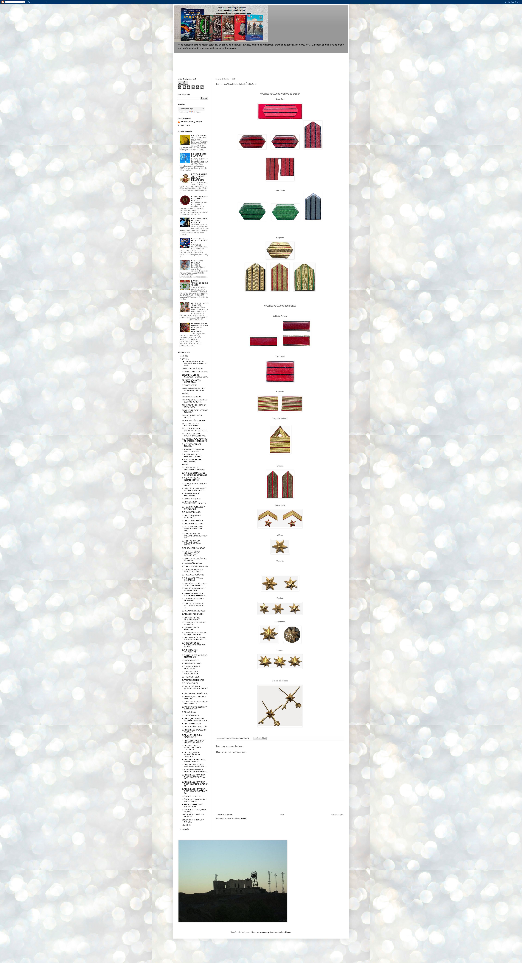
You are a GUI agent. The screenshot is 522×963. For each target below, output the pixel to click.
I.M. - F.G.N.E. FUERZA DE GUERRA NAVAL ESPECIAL (193, 435)
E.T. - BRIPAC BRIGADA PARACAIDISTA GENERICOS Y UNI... (194, 536)
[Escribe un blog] (257, 738)
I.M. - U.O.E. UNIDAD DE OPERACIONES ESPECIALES (194, 430)
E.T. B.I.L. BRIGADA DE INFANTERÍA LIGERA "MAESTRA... (191, 754)
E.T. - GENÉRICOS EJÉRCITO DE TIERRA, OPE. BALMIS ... (194, 584)
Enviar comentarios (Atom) (236, 819)
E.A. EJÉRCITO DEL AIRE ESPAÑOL (191, 445)
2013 (183, 356)
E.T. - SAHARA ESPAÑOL (191, 512)
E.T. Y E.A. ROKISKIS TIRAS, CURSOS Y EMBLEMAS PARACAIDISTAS (199, 177)
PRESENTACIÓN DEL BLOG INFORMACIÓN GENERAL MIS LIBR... (194, 363)
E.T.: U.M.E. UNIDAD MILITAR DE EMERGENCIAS (194, 656)
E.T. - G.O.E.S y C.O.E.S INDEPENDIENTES (191, 479)
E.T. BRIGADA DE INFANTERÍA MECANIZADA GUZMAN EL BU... (193, 777)
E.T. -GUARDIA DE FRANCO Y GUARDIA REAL (199, 241)
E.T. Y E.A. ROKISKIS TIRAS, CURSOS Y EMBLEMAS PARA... (192, 529)
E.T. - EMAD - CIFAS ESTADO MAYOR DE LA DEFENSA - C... (194, 594)
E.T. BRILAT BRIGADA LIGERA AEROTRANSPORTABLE (193, 741)
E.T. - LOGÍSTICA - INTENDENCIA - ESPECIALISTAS (195, 703)
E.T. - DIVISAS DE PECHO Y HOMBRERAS (192, 579)
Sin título (185, 394)
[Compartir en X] (260, 738)
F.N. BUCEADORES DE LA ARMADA (198, 155)
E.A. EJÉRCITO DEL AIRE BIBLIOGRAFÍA (199, 137)
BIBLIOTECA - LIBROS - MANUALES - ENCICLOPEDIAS (199, 305)
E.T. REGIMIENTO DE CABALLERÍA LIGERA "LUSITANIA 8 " (191, 747)
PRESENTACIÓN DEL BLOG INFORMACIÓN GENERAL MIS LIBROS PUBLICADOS (199, 327)
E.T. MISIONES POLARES (191, 663)
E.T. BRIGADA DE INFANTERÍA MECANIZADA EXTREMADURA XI (195, 784)
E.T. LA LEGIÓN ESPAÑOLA (197, 262)
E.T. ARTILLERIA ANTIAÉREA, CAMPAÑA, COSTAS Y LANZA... (195, 719)
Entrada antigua (337, 815)
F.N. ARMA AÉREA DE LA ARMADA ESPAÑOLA (199, 220)
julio (184, 359)
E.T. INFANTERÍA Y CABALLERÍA (194, 727)
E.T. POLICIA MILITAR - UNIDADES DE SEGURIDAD (194, 503)
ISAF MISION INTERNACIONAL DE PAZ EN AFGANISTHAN (194, 389)
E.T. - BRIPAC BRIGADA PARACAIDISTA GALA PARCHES (191, 543)
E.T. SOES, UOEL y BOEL (191, 499)
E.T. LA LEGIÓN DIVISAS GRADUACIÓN (191, 516)
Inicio (282, 815)
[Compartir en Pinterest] (265, 738)
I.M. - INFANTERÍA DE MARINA (193, 420)
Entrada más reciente (225, 815)
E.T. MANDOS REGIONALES (192, 614)
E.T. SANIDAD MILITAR (190, 660)
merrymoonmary (263, 932)
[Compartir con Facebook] (262, 738)
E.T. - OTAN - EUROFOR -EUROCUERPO (191, 667)
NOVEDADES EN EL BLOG (192, 369)
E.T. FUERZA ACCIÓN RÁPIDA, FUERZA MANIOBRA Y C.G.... (194, 639)
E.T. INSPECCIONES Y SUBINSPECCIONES (191, 618)
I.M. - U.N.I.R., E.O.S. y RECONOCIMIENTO (190, 425)
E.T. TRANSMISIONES (190, 715)
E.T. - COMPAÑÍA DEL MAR (192, 563)
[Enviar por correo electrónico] (255, 738)
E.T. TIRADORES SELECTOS (193, 680)
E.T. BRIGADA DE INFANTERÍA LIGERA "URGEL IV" (193, 760)
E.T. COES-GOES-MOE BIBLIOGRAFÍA (190, 494)
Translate (197, 112)
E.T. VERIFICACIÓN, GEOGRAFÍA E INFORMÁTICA (194, 708)
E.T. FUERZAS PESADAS (191, 724)
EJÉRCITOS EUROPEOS (191, 796)
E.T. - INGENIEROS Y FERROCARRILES (190, 673)
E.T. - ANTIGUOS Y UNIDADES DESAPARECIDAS (193, 589)
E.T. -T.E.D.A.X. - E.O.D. (190, 677)
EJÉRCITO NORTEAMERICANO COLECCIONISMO (194, 800)
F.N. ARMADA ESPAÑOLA (191, 397)
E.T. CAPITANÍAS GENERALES (193, 611)
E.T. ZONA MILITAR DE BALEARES (190, 628)
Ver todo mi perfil (184, 125)
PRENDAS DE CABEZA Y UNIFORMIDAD (191, 381)
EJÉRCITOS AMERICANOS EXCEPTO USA (192, 805)
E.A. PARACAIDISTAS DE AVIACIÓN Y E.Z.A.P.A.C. (192, 455)
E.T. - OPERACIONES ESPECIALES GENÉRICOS (199, 198)
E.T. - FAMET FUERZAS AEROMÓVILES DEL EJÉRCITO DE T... (191, 553)
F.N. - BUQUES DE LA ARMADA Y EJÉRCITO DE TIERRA (194, 401)
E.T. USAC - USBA (189, 712)
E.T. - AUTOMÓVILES (190, 683)
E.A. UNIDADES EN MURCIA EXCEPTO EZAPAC (193, 450)
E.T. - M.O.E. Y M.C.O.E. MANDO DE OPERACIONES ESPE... (194, 489)
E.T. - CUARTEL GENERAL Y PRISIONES (193, 600)
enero (184, 829)
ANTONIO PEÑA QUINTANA (191, 122)
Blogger (288, 932)
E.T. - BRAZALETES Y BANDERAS (195, 567)
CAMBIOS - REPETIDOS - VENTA (194, 372)
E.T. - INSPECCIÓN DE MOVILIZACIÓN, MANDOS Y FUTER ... (193, 645)
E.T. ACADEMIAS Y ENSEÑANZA (194, 693)
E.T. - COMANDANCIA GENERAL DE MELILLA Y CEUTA (194, 634)
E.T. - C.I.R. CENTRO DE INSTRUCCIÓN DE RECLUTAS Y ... (194, 688)
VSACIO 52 (186, 825)
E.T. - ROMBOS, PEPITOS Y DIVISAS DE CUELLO (192, 571)
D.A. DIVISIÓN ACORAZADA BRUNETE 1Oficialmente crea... (195, 771)
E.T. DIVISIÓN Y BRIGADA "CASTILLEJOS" (191, 736)
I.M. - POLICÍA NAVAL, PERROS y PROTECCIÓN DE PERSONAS (194, 440)
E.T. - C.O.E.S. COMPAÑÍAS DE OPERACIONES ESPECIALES (194, 474)
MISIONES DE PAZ (189, 385)
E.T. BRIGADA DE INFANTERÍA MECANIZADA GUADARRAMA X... (194, 791)
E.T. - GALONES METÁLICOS (193, 575)
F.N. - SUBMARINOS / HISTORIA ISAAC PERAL (194, 406)
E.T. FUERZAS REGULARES (192, 524)
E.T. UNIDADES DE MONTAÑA (193, 548)
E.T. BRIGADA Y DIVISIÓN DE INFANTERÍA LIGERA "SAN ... (194, 766)
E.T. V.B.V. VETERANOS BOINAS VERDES (199, 283)
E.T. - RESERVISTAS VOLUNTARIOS (190, 651)
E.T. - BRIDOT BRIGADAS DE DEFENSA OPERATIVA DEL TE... (193, 606)
